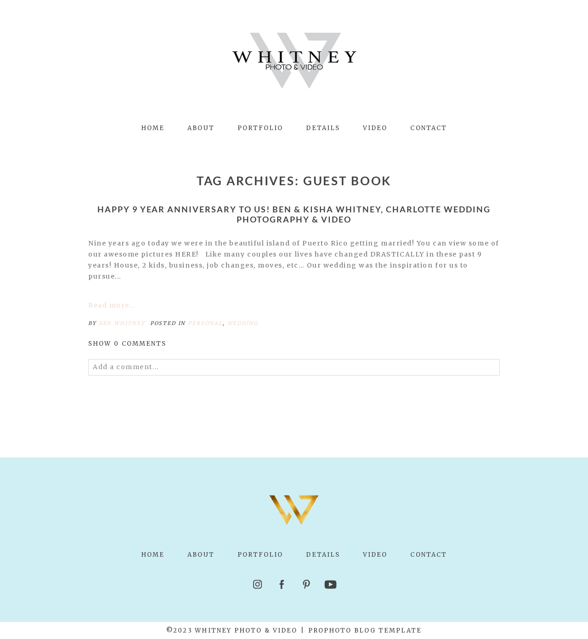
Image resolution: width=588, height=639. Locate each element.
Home (152, 128)
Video (375, 128)
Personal (205, 323)
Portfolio (260, 128)
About (200, 128)
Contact (428, 128)
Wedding (242, 323)
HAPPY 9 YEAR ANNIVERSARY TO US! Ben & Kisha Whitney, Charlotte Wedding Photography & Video (294, 214)
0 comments (127, 344)
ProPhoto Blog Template (365, 630)
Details (323, 128)
